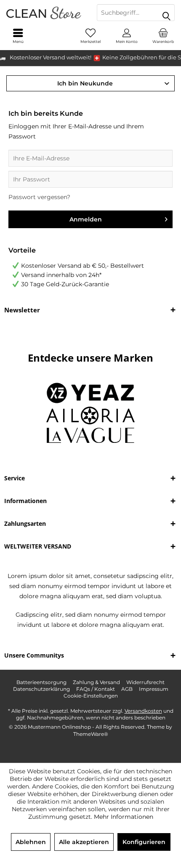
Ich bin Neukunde (85, 83)
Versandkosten (143, 711)
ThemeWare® (90, 734)
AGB (127, 689)
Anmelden (85, 219)
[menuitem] (163, 36)
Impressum (153, 689)
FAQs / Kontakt (95, 689)
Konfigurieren (143, 842)
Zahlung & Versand (96, 682)
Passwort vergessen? (39, 197)
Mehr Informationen (123, 816)
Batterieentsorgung (41, 682)
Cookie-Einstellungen (91, 696)
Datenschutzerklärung (41, 689)
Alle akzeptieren (84, 842)
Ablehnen (31, 842)
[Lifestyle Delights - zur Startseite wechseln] (45, 12)
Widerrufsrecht (145, 682)
